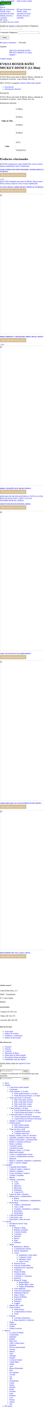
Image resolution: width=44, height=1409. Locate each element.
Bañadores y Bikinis (21, 1247)
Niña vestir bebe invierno (23, 1100)
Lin (10, 1377)
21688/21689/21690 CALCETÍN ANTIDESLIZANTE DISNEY (20, 803)
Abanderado (14, 1381)
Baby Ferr (13, 1341)
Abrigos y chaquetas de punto (20, 1121)
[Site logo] (8, 18)
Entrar (5, 37)
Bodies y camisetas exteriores (20, 1142)
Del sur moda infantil (17, 1347)
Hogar (11, 1322)
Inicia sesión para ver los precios (13, 73)
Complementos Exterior (23, 1312)
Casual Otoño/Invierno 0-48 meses (27, 1117)
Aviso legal (9, 1031)
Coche (16, 1184)
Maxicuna (17, 1188)
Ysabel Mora (14, 1362)
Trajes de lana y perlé (17, 1129)
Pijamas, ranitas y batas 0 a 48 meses (22, 1135)
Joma (11, 1393)
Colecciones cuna (15, 1217)
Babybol (12, 1345)
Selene (11, 1364)
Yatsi (11, 1354)
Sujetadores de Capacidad (23, 1268)
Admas (12, 1402)
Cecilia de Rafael (15, 1360)
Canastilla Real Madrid (17, 1167)
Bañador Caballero (21, 1230)
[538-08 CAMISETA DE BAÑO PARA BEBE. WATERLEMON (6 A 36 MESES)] (22, 166)
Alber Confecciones (16, 1343)
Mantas (12, 1177)
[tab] (9, 87)
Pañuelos (17, 1242)
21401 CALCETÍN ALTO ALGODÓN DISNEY (15, 653)
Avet (11, 1366)
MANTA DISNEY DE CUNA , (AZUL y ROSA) (15, 953)
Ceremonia (13, 1089)
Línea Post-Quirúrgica (22, 1291)
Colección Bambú (16, 1215)
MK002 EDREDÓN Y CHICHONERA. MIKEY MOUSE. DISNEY (21, 337)
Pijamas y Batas (20, 1228)
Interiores (12, 1159)
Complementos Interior (22, 1249)
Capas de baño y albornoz (19, 1194)
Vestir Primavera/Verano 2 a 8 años (27, 1096)
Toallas (12, 1326)
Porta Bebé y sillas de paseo (19, 1219)
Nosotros (8, 1047)
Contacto (8, 1051)
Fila (10, 1404)
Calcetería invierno (16, 1148)
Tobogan (12, 1356)
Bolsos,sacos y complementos (20, 1196)
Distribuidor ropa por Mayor (15, 1059)
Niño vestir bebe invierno (23, 1102)
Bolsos (16, 1198)
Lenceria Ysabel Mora (22, 1266)
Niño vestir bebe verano (23, 1106)
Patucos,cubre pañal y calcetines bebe (23, 1140)
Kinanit (12, 1358)
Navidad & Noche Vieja (18, 1224)
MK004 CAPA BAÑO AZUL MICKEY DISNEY (15, 488)
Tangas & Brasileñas (26, 1286)
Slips (16, 1240)
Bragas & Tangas (20, 1280)
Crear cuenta (5, 3)
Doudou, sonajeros (16, 1171)
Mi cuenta (8, 1406)
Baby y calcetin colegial (18, 1163)
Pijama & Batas (20, 1272)
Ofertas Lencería (15, 1328)
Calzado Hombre (20, 1232)
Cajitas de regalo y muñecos (19, 1169)
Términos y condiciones (13, 1036)
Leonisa (12, 1375)
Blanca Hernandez (16, 1368)
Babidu (12, 1339)
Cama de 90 (18, 1192)
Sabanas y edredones (17, 1180)
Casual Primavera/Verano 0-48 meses (28, 1119)
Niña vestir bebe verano (23, 1104)
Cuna (16, 1182)
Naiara (11, 1385)
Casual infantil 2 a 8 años (18, 1108)
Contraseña (8, 32)
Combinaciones (20, 1274)
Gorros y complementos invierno (21, 1156)
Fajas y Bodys (19, 1295)
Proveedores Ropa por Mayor (16, 1057)
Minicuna (17, 1186)
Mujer (11, 1245)
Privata (12, 1400)
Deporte (12, 1316)
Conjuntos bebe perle (22, 1131)
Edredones (18, 1190)
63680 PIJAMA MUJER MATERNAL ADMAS (15, 504)
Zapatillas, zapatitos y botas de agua (22, 1138)
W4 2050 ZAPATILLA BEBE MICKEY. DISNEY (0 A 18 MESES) (21, 187)
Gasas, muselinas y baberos (19, 1173)
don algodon (14, 1372)
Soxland (12, 1391)
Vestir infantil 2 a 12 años (18, 1091)
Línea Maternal (19, 1289)
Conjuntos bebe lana (21, 1133)
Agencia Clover (24, 1063)
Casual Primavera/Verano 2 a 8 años (27, 1112)
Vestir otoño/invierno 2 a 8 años (26, 1094)
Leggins (17, 1303)
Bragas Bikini (24, 1282)
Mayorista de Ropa (12, 1053)
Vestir (16, 1314)
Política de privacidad (13, 1038)
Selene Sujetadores (21, 1251)
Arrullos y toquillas (16, 1175)
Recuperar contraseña (8, 43)
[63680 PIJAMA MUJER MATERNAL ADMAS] (22, 500)
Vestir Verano (19, 1310)
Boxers (16, 1238)
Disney (23, 83)
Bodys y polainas (15, 1144)
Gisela (16, 1253)
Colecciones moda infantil (19, 1087)
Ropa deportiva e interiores (24, 1320)
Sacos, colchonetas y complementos (27, 1200)
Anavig (12, 1349)
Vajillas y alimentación (22, 1205)
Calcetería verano (15, 1146)
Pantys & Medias (20, 1297)
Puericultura (13, 1203)
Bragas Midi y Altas (26, 1284)
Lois (11, 1398)
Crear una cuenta (12, 22)
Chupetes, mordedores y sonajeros (26, 1209)
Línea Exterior (14, 1307)
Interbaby (12, 1337)
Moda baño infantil (34, 83)
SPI (10, 1379)
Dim (11, 1370)
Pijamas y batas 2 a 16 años (19, 1150)
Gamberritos (14, 1335)
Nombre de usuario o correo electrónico (19, 26)
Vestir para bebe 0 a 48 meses (20, 1098)
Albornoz (12, 1324)
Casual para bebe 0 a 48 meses (20, 1115)
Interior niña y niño (16, 1305)
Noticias (8, 1049)
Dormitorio (18, 1211)
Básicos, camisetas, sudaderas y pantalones (25, 1161)
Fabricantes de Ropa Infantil (15, 1055)
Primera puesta (14, 1123)
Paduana (12, 1396)
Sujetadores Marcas (21, 1293)
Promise (12, 1387)
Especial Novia (19, 1263)
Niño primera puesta (21, 1127)
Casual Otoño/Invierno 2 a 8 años (26, 1110)
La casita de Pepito (16, 1333)
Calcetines (18, 1234)
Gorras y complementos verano (21, 1154)
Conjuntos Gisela (25, 1257)
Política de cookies (12, 1034)
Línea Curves (24, 1261)
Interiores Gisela (25, 1259)
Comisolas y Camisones (23, 1276)
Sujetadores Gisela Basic (28, 1255)
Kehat (11, 1389)
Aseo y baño (18, 1207)
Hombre (12, 1226)
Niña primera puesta (21, 1125)
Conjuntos (18, 1270)
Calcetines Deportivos (22, 1318)
